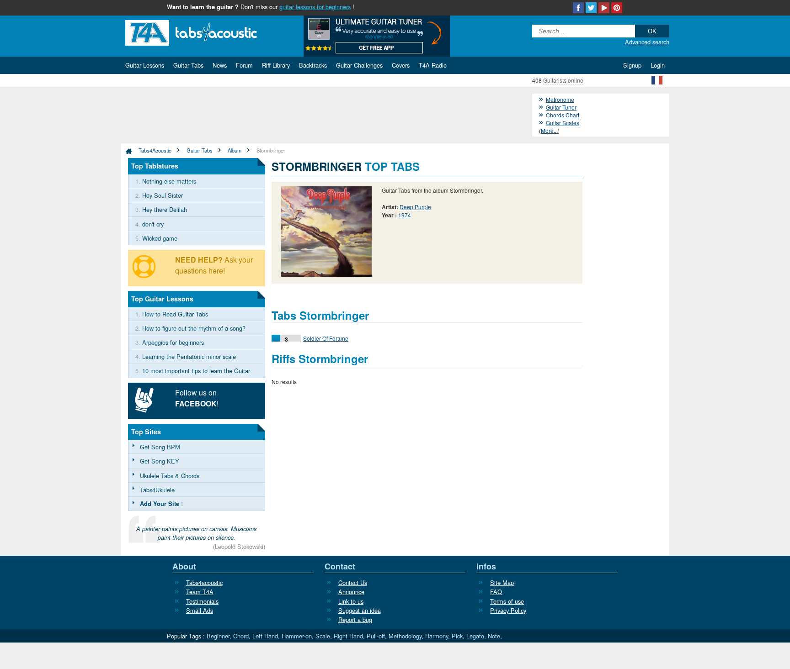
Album (234, 150)
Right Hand (348, 636)
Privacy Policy (508, 610)
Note (494, 636)
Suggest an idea (359, 610)
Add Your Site (159, 504)
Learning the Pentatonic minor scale (189, 356)
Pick (457, 636)
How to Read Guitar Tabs (175, 314)
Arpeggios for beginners (173, 342)
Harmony (436, 636)
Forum (244, 65)
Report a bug (355, 619)
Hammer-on (297, 636)
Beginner (218, 636)
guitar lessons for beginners (315, 6)
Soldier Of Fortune (325, 338)
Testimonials (202, 601)
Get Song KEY (159, 461)
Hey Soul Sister (162, 195)
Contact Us (352, 582)
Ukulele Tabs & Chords (169, 475)
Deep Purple (415, 207)
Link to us (350, 601)
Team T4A (200, 591)
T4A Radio (433, 65)
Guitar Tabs (200, 150)
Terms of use (507, 601)
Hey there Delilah (164, 209)
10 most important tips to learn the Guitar (196, 370)
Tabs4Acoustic (155, 150)
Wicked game (159, 238)
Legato (475, 636)
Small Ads (199, 610)
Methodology (405, 636)
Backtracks (313, 65)
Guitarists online (563, 80)
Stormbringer (270, 150)
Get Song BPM (160, 446)
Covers (401, 65)
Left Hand (265, 636)
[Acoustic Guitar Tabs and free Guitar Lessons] (205, 31)
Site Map (502, 582)
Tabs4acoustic (204, 582)
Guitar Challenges (359, 65)
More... (549, 130)
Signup (632, 65)
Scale (322, 636)
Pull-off (376, 636)
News (220, 65)
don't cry (153, 224)
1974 (404, 215)
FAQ (496, 591)
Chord (241, 636)
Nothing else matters (169, 181)
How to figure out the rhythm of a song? (194, 328)
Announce (351, 591)
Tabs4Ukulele (157, 489)
